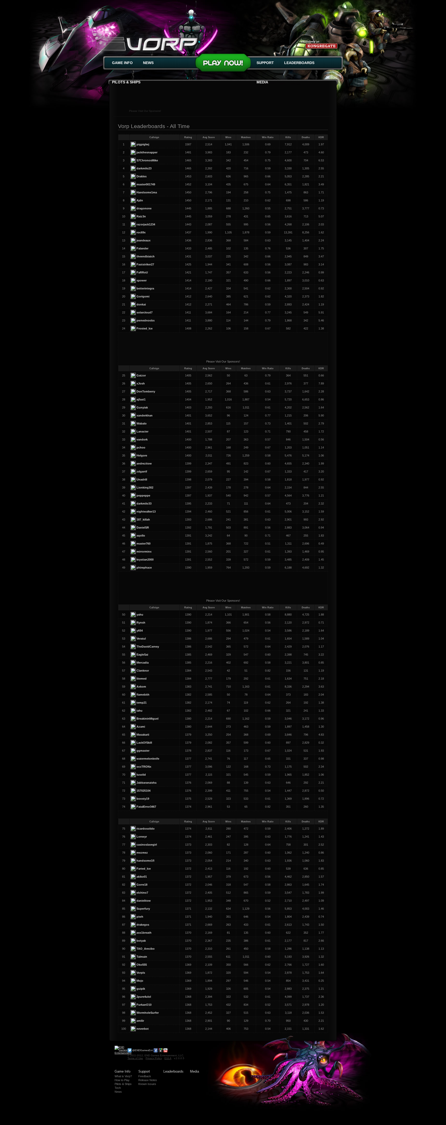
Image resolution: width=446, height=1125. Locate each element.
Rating (188, 137)
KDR (321, 137)
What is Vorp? (123, 1076)
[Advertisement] (223, 97)
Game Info (122, 63)
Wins (228, 137)
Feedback (144, 1076)
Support (265, 63)
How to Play (122, 1080)
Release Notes (147, 1080)
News (148, 63)
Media (262, 82)
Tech (118, 1087)
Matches (246, 137)
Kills (288, 137)
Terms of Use (135, 1058)
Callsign (154, 137)
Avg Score (209, 137)
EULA (167, 1058)
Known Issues (147, 1083)
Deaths (306, 137)
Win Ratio (268, 137)
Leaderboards (299, 63)
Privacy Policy (154, 1058)
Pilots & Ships (126, 82)
